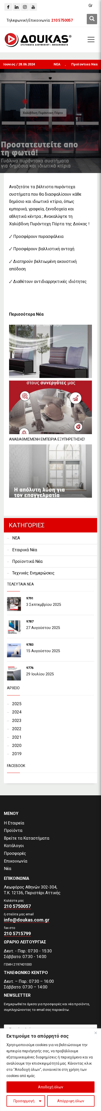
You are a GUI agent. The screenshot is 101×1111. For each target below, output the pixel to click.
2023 (16, 720)
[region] (50, 1069)
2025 (16, 703)
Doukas (7, 791)
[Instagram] (25, 7)
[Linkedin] (16, 7)
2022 (16, 728)
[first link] (92, 19)
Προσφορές (15, 853)
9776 (29, 668)
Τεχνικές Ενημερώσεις (33, 573)
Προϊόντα (13, 830)
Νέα (7, 868)
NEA (57, 64)
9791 (29, 598)
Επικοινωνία (15, 861)
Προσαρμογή (23, 1101)
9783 (29, 645)
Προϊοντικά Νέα (27, 561)
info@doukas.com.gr (26, 920)
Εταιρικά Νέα (24, 549)
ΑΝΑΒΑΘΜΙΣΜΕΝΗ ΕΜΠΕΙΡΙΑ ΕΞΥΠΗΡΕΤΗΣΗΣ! (47, 439)
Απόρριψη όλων (70, 1101)
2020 (16, 745)
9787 (29, 621)
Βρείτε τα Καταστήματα (26, 838)
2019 (16, 753)
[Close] (95, 1033)
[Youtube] (33, 7)
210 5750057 (17, 906)
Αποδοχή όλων (50, 1087)
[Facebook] (8, 7)
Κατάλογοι (14, 845)
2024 (16, 712)
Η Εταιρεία (14, 823)
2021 (16, 737)
